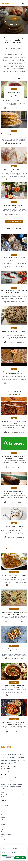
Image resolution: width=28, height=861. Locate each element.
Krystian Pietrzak (5, 808)
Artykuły (3, 775)
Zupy (14, 89)
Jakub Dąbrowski (4, 803)
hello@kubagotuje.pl (7, 771)
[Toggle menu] (25, 3)
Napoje (14, 202)
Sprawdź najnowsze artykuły (14, 221)
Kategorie (4, 812)
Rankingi (3, 839)
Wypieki (14, 166)
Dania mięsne (14, 572)
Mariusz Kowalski (5, 805)
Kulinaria (3, 817)
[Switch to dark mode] (23, 3)
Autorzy (3, 800)
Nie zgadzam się (8, 857)
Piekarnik (3, 836)
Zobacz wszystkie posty (14, 231)
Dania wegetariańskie (6, 834)
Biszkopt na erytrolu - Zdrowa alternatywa (10, 777)
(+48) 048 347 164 (7, 768)
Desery (14, 18)
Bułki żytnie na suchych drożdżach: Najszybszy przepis (13, 784)
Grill (2, 822)
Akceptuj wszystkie (20, 857)
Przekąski (3, 814)
